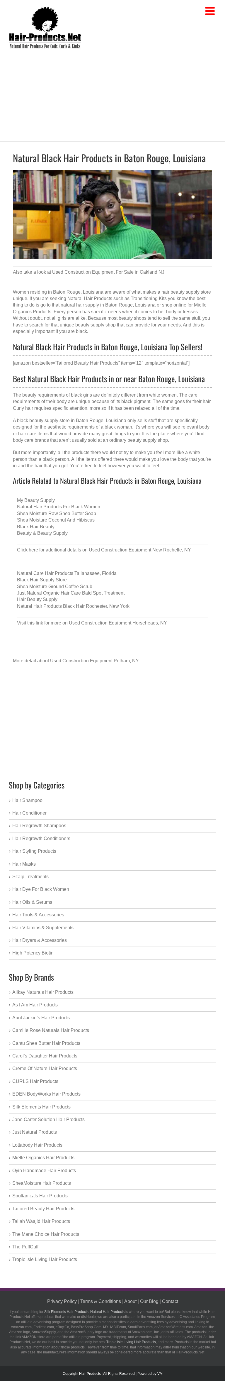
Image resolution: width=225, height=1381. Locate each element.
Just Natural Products (34, 1132)
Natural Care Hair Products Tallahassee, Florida (67, 573)
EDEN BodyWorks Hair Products (46, 1093)
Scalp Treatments (30, 876)
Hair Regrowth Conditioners (41, 838)
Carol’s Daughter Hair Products (44, 1055)
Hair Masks (24, 864)
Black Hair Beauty (35, 526)
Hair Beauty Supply (37, 599)
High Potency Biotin (33, 952)
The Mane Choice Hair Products (45, 1234)
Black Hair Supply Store (42, 579)
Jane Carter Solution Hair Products (48, 1119)
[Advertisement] (112, 94)
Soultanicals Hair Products (40, 1195)
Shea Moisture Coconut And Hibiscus (56, 519)
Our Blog (149, 1301)
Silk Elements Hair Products (41, 1106)
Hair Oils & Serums (32, 902)
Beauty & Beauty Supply (42, 533)
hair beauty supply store (186, 292)
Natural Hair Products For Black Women (58, 506)
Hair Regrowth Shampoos (39, 825)
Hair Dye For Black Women (40, 889)
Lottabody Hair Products (37, 1145)
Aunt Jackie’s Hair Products (41, 1017)
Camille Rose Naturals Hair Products (50, 1030)
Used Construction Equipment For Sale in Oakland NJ (108, 272)
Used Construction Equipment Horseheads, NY (118, 622)
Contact (170, 1301)
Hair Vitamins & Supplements (43, 927)
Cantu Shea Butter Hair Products (46, 1043)
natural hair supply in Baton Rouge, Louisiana (108, 304)
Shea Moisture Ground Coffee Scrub (54, 586)
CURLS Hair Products (35, 1081)
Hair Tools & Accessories (38, 914)
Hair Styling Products (34, 851)
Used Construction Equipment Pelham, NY (94, 660)
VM (160, 1374)
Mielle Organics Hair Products (43, 1157)
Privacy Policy (62, 1301)
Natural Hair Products (107, 1312)
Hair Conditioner (29, 812)
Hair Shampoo (27, 800)
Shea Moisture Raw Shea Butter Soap (56, 513)
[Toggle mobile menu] (210, 11)
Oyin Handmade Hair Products (44, 1170)
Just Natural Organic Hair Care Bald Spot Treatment (71, 592)
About (130, 1301)
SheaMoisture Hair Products (41, 1183)
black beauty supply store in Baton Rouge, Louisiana (71, 420)
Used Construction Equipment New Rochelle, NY (140, 549)
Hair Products (90, 1374)
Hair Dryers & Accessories (39, 940)
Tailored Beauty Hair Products (43, 1208)
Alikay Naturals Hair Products (43, 992)
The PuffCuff (25, 1246)
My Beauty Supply (36, 500)
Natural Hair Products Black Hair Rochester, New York (73, 606)
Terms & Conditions (100, 1301)
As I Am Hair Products (35, 1004)
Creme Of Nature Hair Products (44, 1068)
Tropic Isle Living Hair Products (44, 1259)
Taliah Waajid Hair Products (41, 1221)
